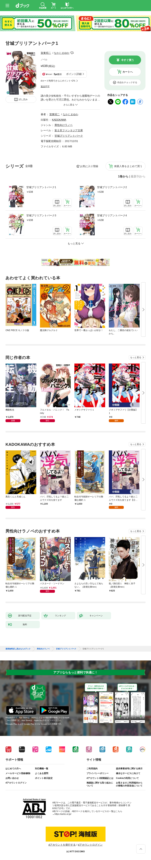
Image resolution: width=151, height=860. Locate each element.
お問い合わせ (12, 778)
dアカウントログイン (16, 782)
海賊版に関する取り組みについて (100, 784)
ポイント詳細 (74, 73)
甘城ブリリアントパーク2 (112, 187)
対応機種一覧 (41, 768)
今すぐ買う (127, 59)
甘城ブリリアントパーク (69, 135)
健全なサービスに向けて (128, 773)
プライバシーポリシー (98, 773)
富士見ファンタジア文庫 (69, 130)
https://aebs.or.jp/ (63, 814)
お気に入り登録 (89, 166)
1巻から (123, 176)
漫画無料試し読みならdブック (18, 649)
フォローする (72, 53)
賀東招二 (46, 52)
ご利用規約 (92, 768)
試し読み (23, 99)
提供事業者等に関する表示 (129, 768)
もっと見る (135, 357)
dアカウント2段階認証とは (100, 778)
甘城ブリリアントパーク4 (112, 215)
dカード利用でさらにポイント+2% (58, 80)
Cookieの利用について (127, 778)
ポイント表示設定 (44, 778)
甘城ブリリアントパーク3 (41, 215)
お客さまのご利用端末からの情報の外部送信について (129, 784)
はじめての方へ (13, 768)
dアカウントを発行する (62, 844)
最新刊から (138, 176)
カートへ (127, 71)
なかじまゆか (61, 52)
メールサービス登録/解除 (18, 773)
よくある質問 (41, 773)
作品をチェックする (127, 82)
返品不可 (45, 86)
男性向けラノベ (64, 125)
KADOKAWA (59, 119)
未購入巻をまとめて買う (128, 166)
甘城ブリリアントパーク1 (41, 187)
